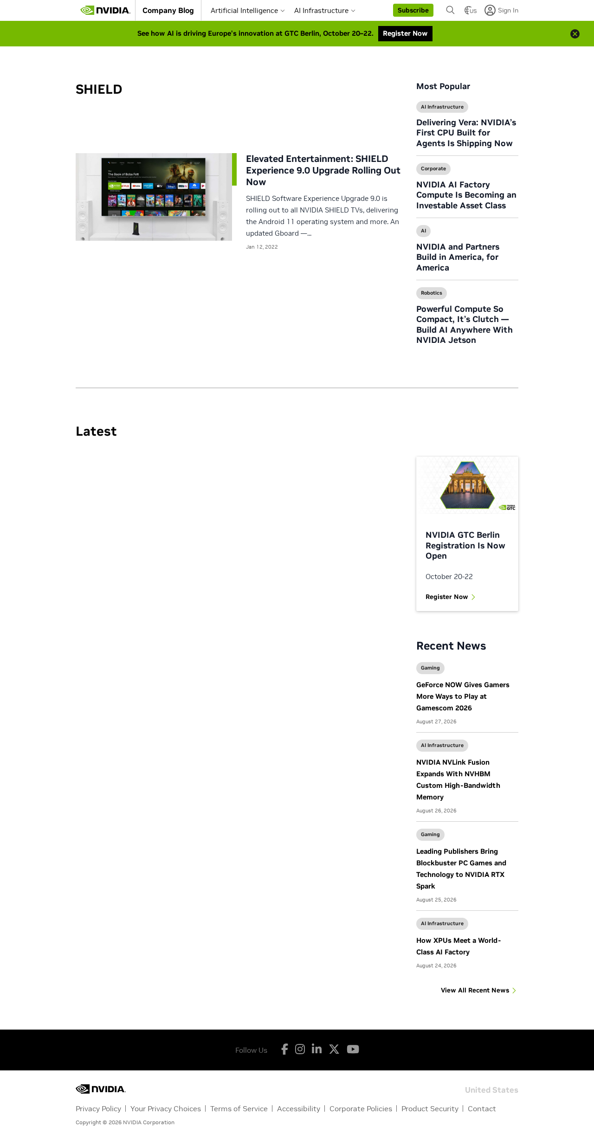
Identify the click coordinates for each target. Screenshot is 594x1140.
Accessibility (298, 1108)
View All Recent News (475, 990)
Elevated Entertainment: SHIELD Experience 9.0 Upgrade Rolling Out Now (323, 170)
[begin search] (450, 10)
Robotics (431, 293)
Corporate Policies (360, 1108)
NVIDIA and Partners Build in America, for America (457, 257)
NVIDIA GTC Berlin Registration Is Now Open (465, 545)
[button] (413, 10)
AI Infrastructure (321, 10)
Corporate (433, 168)
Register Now (447, 597)
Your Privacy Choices (165, 1108)
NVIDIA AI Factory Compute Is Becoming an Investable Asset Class (466, 195)
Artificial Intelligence (244, 10)
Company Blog (168, 10)
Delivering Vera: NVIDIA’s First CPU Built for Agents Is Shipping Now (466, 132)
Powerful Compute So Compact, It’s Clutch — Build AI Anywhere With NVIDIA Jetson (464, 324)
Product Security (429, 1108)
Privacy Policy (98, 1108)
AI (423, 230)
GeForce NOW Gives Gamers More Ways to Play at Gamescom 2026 (463, 696)
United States (491, 1089)
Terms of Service (239, 1108)
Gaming (430, 667)
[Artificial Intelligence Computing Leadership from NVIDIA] (105, 10)
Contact (482, 1108)
